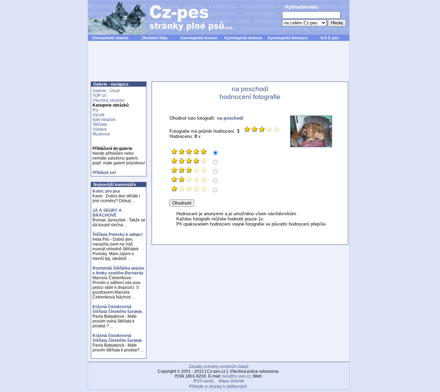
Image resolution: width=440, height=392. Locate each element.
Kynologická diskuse (243, 38)
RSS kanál (203, 381)
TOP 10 (99, 95)
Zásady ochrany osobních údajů (219, 366)
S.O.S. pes (329, 38)
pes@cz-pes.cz (236, 376)
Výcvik (98, 114)
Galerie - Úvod (106, 90)
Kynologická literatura (288, 38)
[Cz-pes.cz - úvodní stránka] (157, 17)
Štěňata (99, 124)
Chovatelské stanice (110, 38)
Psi (95, 110)
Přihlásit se (103, 172)
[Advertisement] (219, 65)
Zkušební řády (154, 38)
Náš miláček (104, 119)
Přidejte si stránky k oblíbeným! (218, 386)
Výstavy (99, 129)
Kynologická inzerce (198, 38)
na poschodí (230, 118)
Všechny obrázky (108, 100)
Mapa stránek (231, 381)
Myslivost (101, 134)
